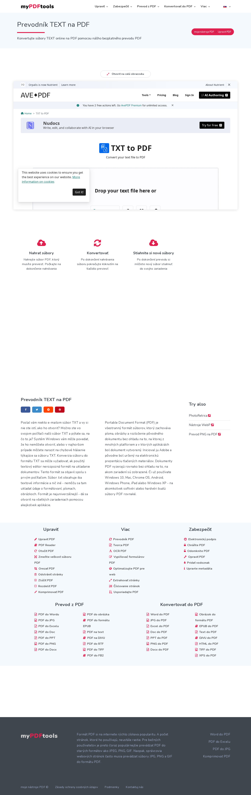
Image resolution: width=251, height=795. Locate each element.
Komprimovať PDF (216, 756)
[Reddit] (48, 410)
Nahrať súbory (41, 253)
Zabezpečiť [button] (121, 6)
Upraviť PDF (224, 32)
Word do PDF (220, 734)
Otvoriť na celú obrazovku (127, 74)
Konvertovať (97, 253)
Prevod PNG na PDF (203, 434)
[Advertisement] (125, 56)
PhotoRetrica (198, 416)
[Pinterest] (59, 410)
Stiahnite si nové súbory (153, 253)
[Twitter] (37, 410)
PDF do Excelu (219, 742)
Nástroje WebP (200, 425)
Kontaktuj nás (134, 787)
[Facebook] (25, 410)
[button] (226, 6)
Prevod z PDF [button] (146, 6)
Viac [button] (204, 6)
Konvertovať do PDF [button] (178, 6)
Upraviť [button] (100, 6)
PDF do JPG (221, 749)
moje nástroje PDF (204, 32)
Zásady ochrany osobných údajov (76, 787)
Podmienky (112, 787)
